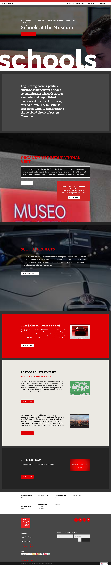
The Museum (69, 3)
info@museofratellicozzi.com (28, 545)
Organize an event (80, 3)
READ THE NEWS (73, 197)
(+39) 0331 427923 (28, 547)
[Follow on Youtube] (88, 520)
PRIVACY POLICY (24, 560)
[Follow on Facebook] (76, 520)
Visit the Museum (92, 3)
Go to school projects (29, 273)
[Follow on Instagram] (80, 520)
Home (3, 6)
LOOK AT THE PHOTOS (28, 34)
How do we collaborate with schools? (73, 187)
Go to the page (27, 345)
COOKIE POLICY (30, 560)
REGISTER (86, 539)
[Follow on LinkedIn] (84, 520)
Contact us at (103, 3)
